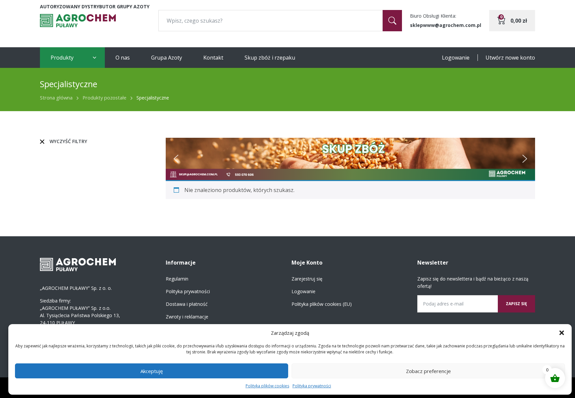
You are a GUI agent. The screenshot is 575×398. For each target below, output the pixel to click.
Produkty (62, 57)
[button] (561, 332)
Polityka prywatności (311, 386)
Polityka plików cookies (267, 386)
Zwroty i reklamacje (187, 316)
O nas (122, 57)
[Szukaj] (392, 20)
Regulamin (177, 279)
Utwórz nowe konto (510, 57)
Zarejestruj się (306, 279)
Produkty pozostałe (104, 97)
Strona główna (56, 97)
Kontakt (213, 57)
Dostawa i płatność (187, 304)
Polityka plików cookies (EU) (321, 304)
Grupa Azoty (166, 57)
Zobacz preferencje (428, 371)
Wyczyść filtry (68, 141)
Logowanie (456, 57)
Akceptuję (151, 371)
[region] (350, 159)
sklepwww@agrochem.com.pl (445, 25)
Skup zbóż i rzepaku (270, 57)
